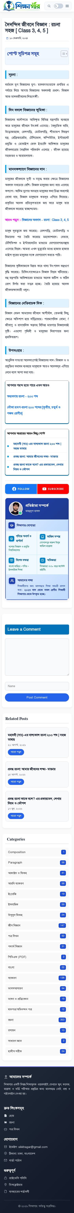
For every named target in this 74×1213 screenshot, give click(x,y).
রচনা (11, 1122)
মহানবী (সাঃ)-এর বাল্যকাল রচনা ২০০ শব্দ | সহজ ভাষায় (37, 446)
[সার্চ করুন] (49, 6)
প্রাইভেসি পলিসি (17, 1178)
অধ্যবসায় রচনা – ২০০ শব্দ (22, 396)
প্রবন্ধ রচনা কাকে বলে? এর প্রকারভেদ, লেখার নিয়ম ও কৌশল (38, 467)
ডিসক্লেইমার (15, 1185)
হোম (11, 1116)
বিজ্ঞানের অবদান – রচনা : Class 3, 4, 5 (45, 220)
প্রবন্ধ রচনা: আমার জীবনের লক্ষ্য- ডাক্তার (35, 456)
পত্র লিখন (14, 1129)
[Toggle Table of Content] (62, 53)
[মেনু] (67, 6)
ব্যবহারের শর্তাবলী (19, 1191)
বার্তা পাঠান (15, 1160)
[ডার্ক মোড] (58, 6)
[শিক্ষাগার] (21, 5)
